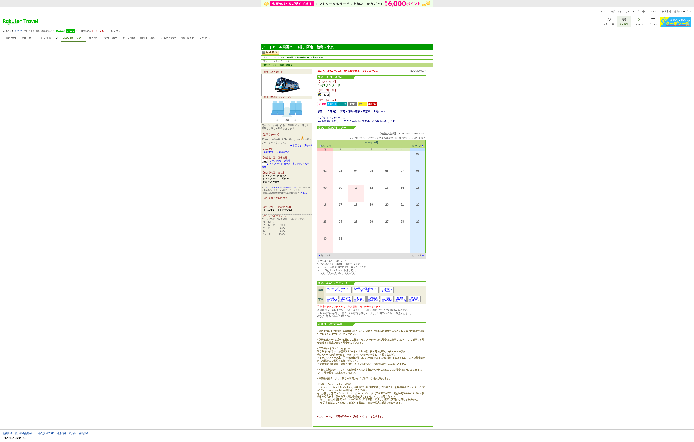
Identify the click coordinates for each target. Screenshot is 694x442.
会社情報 (7, 433)
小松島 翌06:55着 (387, 299)
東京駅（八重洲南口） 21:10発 (365, 289)
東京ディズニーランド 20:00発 (338, 289)
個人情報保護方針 (24, 433)
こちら (304, 193)
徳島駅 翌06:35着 (373, 299)
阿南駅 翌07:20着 (414, 299)
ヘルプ (602, 11)
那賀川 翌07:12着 (400, 299)
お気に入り (608, 24)
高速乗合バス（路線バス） (278, 151)
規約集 (72, 433)
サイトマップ (632, 11)
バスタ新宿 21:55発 (386, 289)
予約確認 (624, 24)
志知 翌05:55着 (332, 299)
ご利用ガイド (615, 11)
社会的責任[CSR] (45, 433)
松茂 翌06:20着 (359, 299)
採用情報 (61, 433)
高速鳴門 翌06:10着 (345, 299)
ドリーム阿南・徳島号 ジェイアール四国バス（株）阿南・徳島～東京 (287, 163)
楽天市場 (666, 11)
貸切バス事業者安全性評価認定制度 (281, 187)
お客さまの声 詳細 (302, 145)
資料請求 (83, 433)
